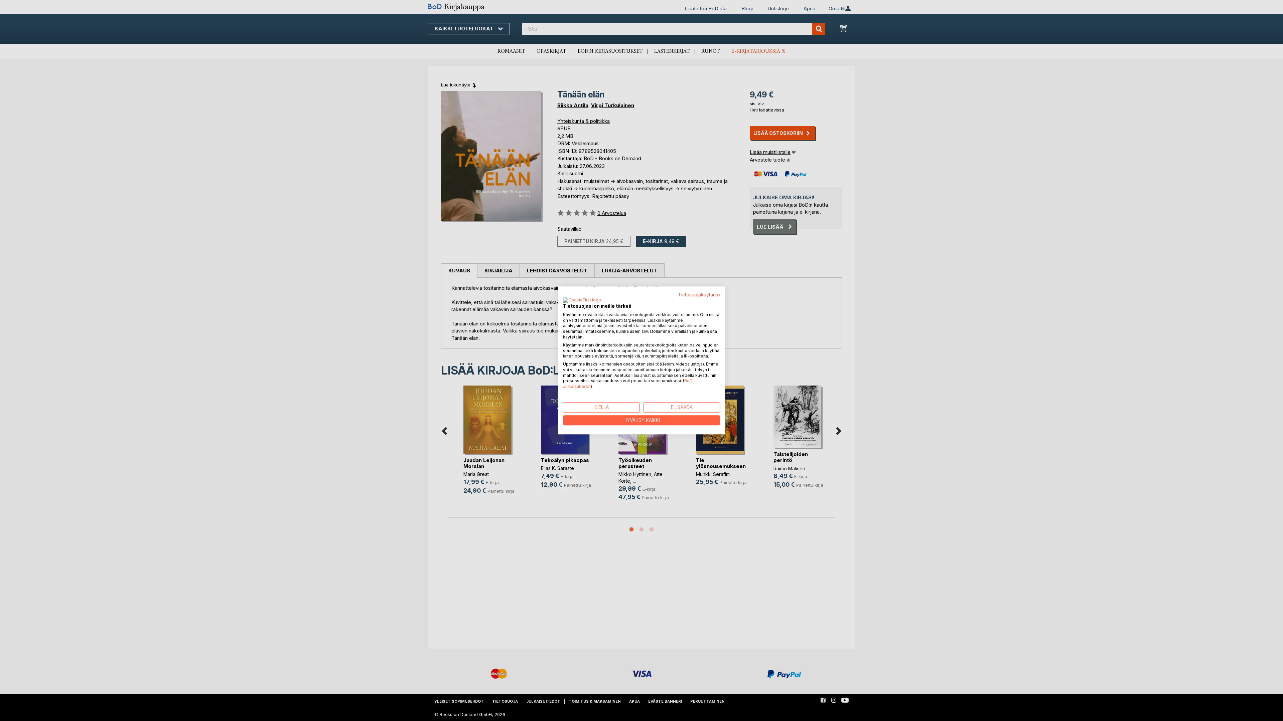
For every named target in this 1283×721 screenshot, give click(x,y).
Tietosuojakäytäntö (699, 294)
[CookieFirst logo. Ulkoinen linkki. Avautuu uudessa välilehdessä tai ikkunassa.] (582, 300)
